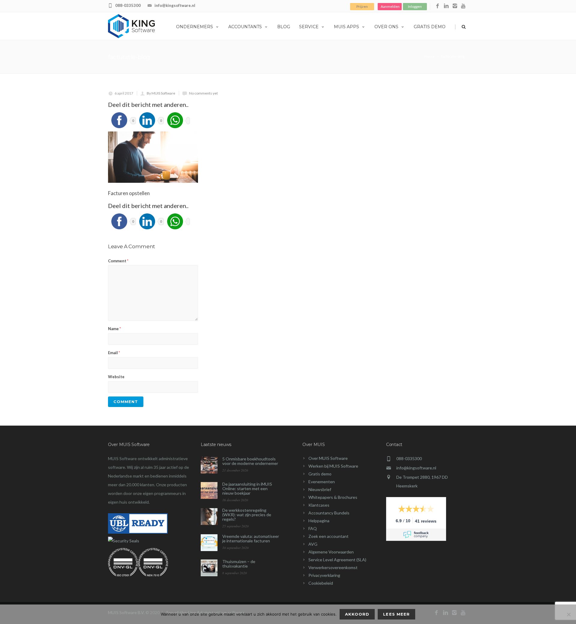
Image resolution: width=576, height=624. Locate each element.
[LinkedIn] (446, 6)
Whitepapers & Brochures (332, 497)
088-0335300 (128, 5)
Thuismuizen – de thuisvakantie (238, 563)
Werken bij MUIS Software (333, 466)
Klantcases (318, 505)
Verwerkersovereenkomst (333, 567)
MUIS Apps (346, 26)
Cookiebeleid (320, 583)
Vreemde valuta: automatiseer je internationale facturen (250, 538)
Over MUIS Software (328, 458)
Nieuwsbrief (319, 489)
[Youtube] (463, 6)
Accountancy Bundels (329, 512)
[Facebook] (437, 6)
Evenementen (321, 481)
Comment (118, 260)
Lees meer (396, 614)
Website (116, 376)
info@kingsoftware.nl (174, 5)
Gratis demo (430, 26)
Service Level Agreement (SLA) (337, 559)
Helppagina (318, 520)
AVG (312, 544)
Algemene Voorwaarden (331, 551)
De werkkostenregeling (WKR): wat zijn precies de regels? (246, 515)
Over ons (386, 26)
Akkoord (357, 614)
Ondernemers (194, 26)
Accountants (245, 26)
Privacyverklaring (324, 575)
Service (309, 26)
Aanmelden (390, 6)
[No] (569, 614)
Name (114, 328)
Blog (283, 26)
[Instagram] (455, 6)
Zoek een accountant (328, 536)
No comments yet (203, 93)
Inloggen (415, 6)
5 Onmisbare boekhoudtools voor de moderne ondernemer (250, 461)
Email (114, 352)
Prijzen (362, 6)
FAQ (312, 528)
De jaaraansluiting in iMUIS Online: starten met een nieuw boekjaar (247, 488)
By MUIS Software (161, 93)
